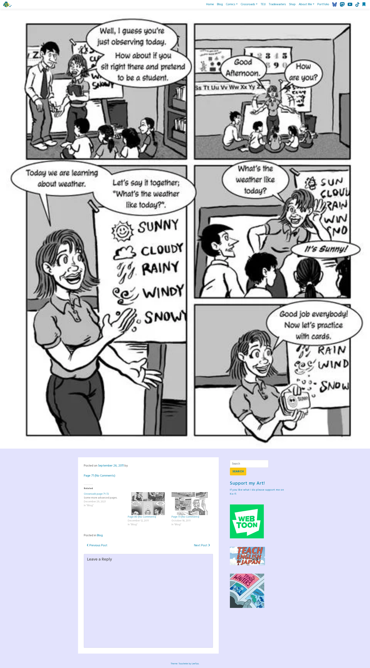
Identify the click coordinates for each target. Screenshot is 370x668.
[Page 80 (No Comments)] (148, 503)
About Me (305, 4)
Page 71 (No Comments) (99, 475)
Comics (230, 4)
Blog (220, 4)
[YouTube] (350, 4)
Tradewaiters (277, 4)
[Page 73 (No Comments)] (192, 503)
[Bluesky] (334, 4)
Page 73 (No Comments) (185, 517)
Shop (292, 4)
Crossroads (248, 4)
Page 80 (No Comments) (142, 517)
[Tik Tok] (357, 4)
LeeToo (195, 664)
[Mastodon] (342, 4)
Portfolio (323, 4)
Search (238, 471)
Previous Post (98, 545)
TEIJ (263, 4)
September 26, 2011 (111, 465)
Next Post (201, 545)
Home (210, 4)
